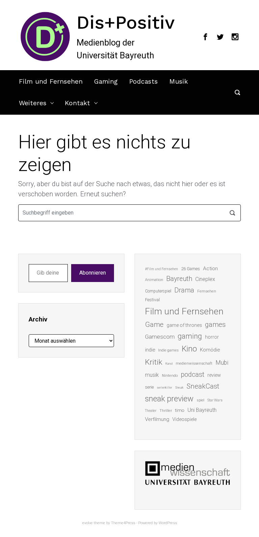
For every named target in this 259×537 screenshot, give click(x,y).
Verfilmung (157, 419)
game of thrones (184, 325)
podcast (192, 374)
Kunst (169, 363)
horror (212, 337)
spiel (200, 400)
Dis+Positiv (126, 22)
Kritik (153, 362)
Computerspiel (158, 291)
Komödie (210, 350)
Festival (152, 299)
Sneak (179, 387)
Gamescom (160, 336)
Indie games (168, 350)
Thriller (166, 410)
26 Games (190, 268)
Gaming (106, 81)
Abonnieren (92, 273)
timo (179, 410)
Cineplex (205, 279)
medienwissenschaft (194, 363)
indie (150, 350)
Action (210, 268)
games (215, 324)
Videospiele (184, 419)
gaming (190, 336)
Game (154, 324)
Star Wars (215, 400)
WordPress (168, 523)
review (214, 375)
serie (149, 387)
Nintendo (170, 375)
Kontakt (77, 103)
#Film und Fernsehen (161, 269)
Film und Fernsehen (51, 81)
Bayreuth (179, 279)
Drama (184, 290)
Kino (189, 349)
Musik (178, 81)
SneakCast (202, 386)
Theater (150, 411)
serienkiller (164, 387)
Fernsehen (206, 291)
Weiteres (33, 103)
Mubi (221, 362)
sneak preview (169, 398)
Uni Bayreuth (202, 410)
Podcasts (143, 81)
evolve (87, 523)
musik (152, 375)
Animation (154, 280)
